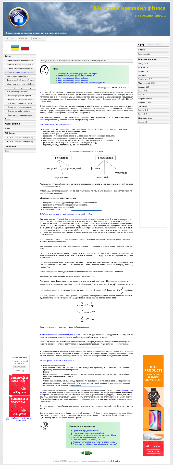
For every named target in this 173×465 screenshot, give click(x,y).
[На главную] (18, 17)
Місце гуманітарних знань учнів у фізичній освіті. (94, 442)
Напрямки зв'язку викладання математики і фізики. (95, 435)
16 (119, 88)
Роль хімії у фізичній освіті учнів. (87, 440)
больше (158, 45)
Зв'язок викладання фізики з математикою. (76, 76)
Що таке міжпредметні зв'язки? (86, 431)
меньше (151, 45)
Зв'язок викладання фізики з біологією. (74, 80)
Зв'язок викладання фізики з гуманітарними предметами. (82, 82)
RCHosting (115, 461)
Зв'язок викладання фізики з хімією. (73, 78)
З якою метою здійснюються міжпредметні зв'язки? (95, 444)
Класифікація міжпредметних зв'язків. (89, 433)
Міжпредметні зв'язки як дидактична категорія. (77, 74)
